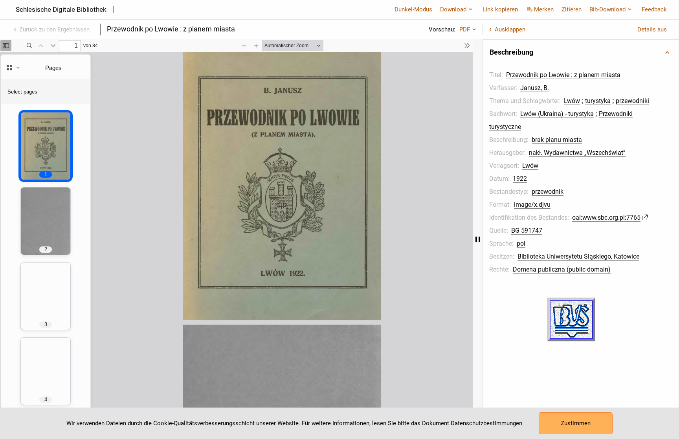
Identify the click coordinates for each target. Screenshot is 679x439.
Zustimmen (576, 423)
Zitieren (572, 9)
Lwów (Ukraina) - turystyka (557, 114)
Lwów (572, 101)
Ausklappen (510, 29)
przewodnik (547, 191)
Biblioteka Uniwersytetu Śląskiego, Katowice (578, 256)
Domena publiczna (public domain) (562, 269)
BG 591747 (526, 230)
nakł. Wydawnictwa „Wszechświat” (577, 152)
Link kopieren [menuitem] (500, 9)
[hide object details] (478, 239)
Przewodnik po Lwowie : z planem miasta (563, 75)
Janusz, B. (534, 88)
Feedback (654, 9)
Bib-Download (607, 9)
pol (521, 243)
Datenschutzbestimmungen (486, 423)
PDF (464, 29)
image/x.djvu (532, 204)
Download (453, 9)
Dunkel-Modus (413, 9)
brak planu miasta (557, 139)
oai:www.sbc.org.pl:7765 (606, 217)
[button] (581, 52)
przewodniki (632, 101)
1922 (520, 178)
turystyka (598, 101)
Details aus (652, 29)
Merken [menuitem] (544, 9)
